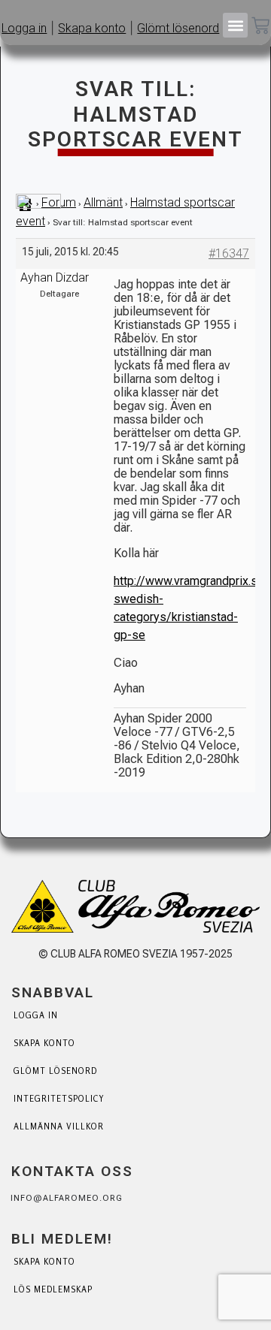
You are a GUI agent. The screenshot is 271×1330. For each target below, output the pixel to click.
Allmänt (103, 202)
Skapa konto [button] (92, 28)
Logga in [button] (24, 28)
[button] (235, 25)
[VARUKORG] (260, 27)
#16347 (229, 253)
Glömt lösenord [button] (178, 28)
